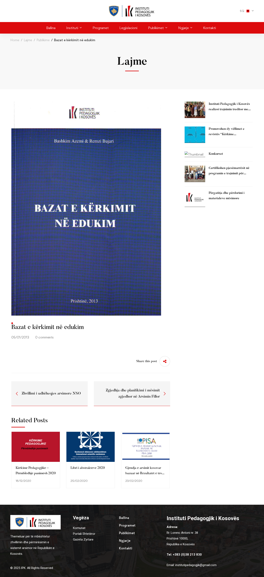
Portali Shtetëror (84, 534)
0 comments (44, 337)
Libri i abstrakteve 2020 (88, 468)
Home (14, 40)
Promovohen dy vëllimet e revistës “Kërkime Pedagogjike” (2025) (226, 134)
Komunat (79, 528)
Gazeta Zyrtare (83, 539)
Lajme (28, 40)
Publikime (43, 40)
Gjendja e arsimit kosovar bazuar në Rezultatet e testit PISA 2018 (145, 473)
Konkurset (216, 154)
